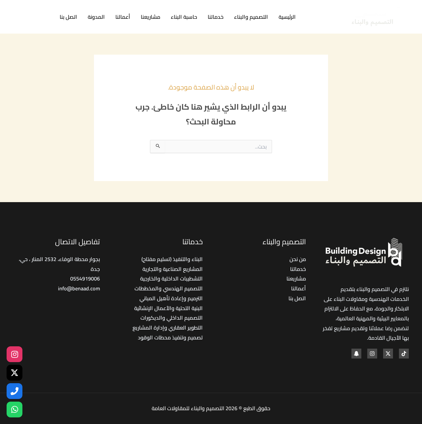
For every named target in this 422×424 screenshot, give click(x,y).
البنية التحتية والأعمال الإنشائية (168, 308)
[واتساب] (14, 409)
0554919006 (85, 278)
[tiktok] (45, 17)
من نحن (297, 259)
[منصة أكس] (14, 373)
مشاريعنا (150, 17)
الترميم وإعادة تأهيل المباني (171, 298)
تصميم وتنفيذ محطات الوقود (170, 337)
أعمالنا (122, 17)
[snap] (356, 353)
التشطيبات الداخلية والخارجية (171, 278)
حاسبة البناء (184, 17)
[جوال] (14, 391)
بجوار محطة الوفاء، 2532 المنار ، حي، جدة (59, 264)
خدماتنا (216, 17)
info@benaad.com (79, 288)
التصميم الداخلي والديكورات (171, 318)
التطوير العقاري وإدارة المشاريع (168, 327)
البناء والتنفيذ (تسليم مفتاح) (172, 259)
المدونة (96, 17)
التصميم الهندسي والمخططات (169, 288)
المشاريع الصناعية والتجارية (172, 269)
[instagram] (372, 353)
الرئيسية (287, 17)
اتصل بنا (68, 17)
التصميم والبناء (251, 17)
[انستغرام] (14, 354)
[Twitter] (30, 17)
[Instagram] (15, 17)
